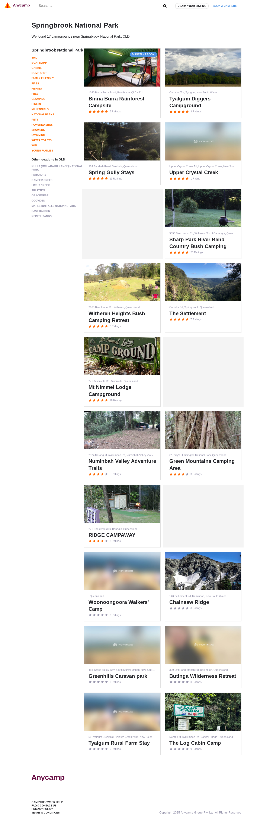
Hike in (36, 104)
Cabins (37, 67)
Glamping (38, 98)
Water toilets (42, 140)
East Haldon (41, 211)
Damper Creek (42, 180)
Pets (35, 119)
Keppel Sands (42, 216)
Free (35, 93)
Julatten (38, 190)
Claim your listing (192, 5)
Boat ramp (39, 62)
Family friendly (43, 78)
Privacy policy (42, 809)
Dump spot (39, 73)
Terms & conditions (46, 812)
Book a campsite (225, 5)
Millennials (40, 109)
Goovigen (38, 200)
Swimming (38, 135)
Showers (38, 129)
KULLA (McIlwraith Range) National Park (57, 168)
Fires (35, 83)
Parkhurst (40, 174)
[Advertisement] (122, 224)
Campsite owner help (47, 802)
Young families (42, 150)
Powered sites (42, 124)
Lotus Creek (41, 185)
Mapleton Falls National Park (54, 206)
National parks (43, 114)
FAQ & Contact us (44, 805)
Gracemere (40, 195)
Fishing (37, 88)
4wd (34, 57)
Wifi (34, 145)
